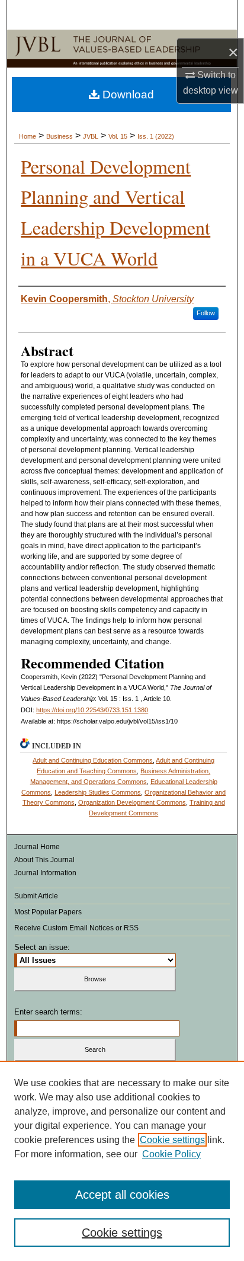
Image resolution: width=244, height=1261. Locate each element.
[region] (122, 1161)
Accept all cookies (122, 1194)
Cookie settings (172, 1140)
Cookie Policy (171, 1154)
